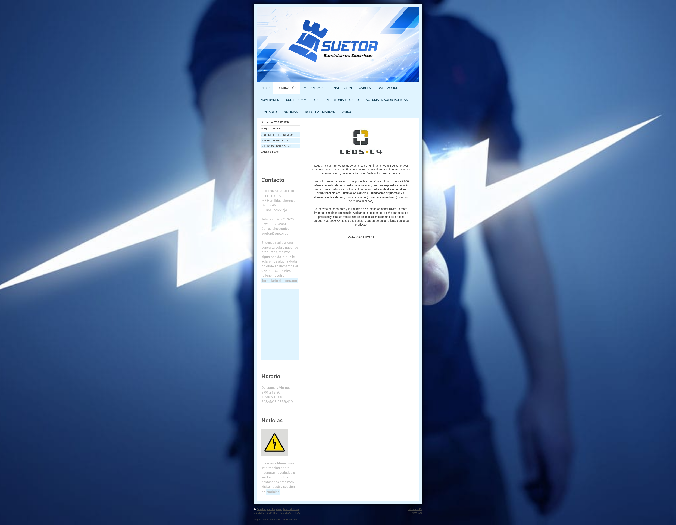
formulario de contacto (279, 280)
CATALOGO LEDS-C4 (361, 237)
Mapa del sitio (291, 509)
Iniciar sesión (415, 509)
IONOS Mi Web (289, 519)
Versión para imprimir (269, 509)
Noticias (273, 491)
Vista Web (417, 512)
